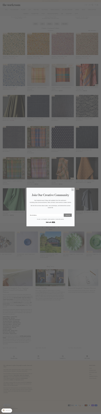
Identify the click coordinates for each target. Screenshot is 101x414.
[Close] (72, 189)
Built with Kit (50, 222)
